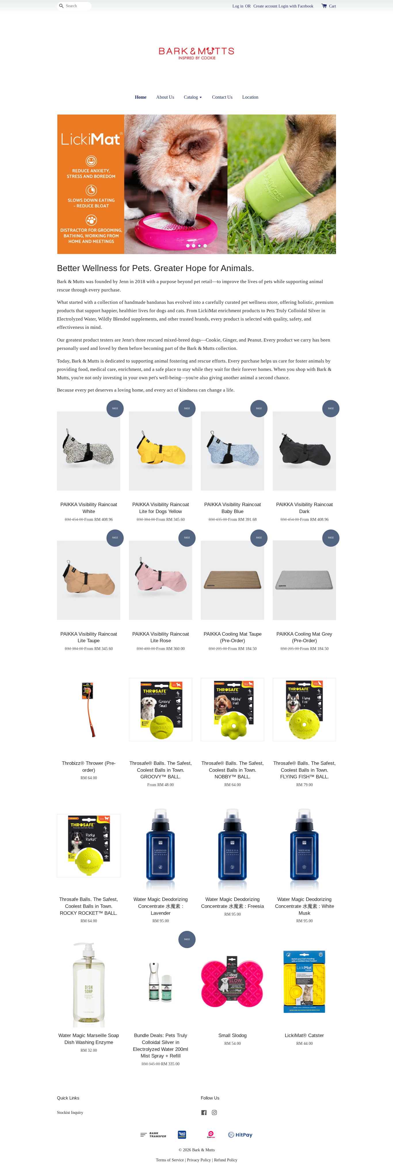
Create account (265, 6)
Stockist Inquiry (70, 1112)
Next (323, 184)
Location (250, 97)
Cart (332, 6)
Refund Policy (225, 1160)
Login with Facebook (295, 6)
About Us (165, 97)
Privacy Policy (199, 1160)
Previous (69, 184)
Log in (237, 6)
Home (140, 97)
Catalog (191, 97)
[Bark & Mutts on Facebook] (204, 1113)
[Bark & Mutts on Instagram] (214, 1113)
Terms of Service (170, 1160)
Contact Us (222, 97)
